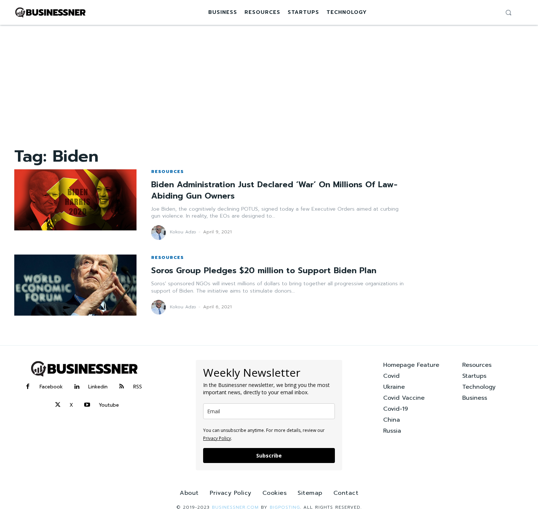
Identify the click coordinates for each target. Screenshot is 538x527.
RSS (137, 386)
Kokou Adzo (183, 232)
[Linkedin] (76, 387)
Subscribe (269, 455)
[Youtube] (87, 405)
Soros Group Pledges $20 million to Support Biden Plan (263, 270)
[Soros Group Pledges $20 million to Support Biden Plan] (75, 285)
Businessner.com (235, 507)
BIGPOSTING (285, 507)
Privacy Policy (217, 438)
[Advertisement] (269, 80)
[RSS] (121, 387)
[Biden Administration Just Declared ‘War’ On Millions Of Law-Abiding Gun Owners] (75, 199)
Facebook (51, 386)
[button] (508, 12)
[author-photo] (159, 232)
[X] (58, 405)
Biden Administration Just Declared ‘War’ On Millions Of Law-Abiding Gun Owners (274, 190)
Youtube (109, 405)
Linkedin (98, 386)
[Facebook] (27, 387)
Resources (167, 171)
